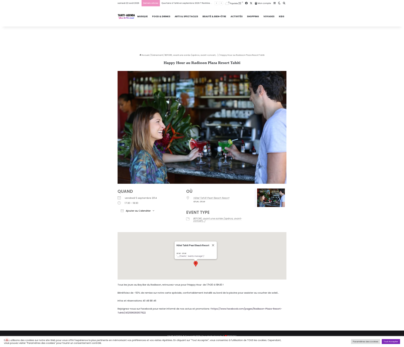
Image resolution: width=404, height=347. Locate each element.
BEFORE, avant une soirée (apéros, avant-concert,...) (191, 55)
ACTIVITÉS (237, 16)
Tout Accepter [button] (391, 341)
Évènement (157, 55)
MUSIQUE (142, 16)
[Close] (213, 245)
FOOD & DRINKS (161, 16)
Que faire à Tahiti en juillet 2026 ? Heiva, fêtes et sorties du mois (193, 3)
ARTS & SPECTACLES (186, 16)
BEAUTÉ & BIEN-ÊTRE (214, 16)
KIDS (281, 16)
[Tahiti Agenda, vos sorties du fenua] (126, 16)
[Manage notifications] (6, 340)
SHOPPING (253, 16)
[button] (196, 264)
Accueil (145, 55)
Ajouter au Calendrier (138, 210)
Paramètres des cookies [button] (365, 341)
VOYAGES (268, 16)
